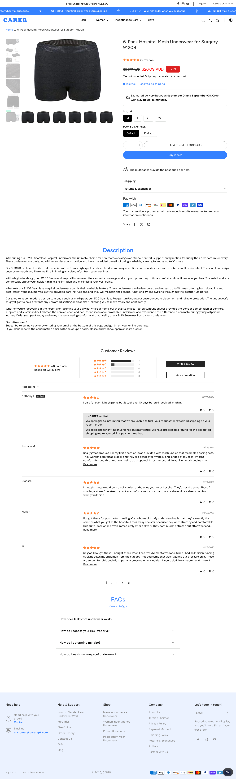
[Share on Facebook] (134, 224)
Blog (60, 750)
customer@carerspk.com (31, 732)
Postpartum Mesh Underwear (114, 738)
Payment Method (160, 729)
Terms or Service (159, 718)
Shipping (151, 76)
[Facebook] (178, 4)
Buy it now (175, 155)
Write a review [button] (185, 364)
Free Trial (63, 722)
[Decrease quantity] (126, 145)
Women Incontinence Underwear (116, 723)
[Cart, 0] (217, 20)
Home (9, 29)
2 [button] (111, 583)
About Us (154, 712)
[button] (131, 60)
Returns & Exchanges (162, 740)
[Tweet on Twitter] (141, 224)
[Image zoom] (67, 81)
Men (83, 20)
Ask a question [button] (185, 375)
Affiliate (153, 746)
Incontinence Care (126, 20)
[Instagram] (183, 4)
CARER (107, 772)
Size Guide (64, 727)
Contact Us (65, 738)
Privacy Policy (157, 723)
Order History (66, 733)
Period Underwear (114, 731)
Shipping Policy (158, 735)
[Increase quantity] (139, 145)
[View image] (13, 40)
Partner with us (158, 752)
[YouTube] (187, 4)
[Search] (203, 20)
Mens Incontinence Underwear (115, 714)
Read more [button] (90, 464)
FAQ (60, 744)
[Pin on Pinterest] (148, 224)
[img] (91, 397)
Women (100, 20)
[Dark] (228, 20)
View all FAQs (117, 606)
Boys (151, 20)
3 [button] (116, 583)
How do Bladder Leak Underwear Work (71, 714)
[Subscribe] (226, 712)
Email (199, 713)
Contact (19, 722)
